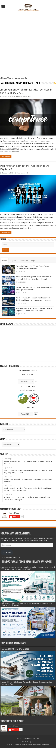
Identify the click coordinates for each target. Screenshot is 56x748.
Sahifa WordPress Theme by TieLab (35, 745)
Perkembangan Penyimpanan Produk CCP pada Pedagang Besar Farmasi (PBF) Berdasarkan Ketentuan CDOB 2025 (28, 568)
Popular (13, 261)
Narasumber (22, 97)
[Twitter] (28, 741)
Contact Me (34, 738)
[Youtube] (30, 741)
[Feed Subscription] (55, 83)
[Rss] (23, 741)
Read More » (6, 156)
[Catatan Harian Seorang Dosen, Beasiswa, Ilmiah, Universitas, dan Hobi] (28, 7)
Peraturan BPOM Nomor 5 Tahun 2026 (15, 649)
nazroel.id (17, 745)
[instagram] (33, 741)
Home (4, 78)
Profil (19, 738)
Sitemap (26, 738)
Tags (33, 261)
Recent (4, 261)
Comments (24, 261)
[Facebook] (25, 741)
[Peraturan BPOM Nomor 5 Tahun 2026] (28, 665)
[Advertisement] (28, 42)
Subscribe (7, 552)
